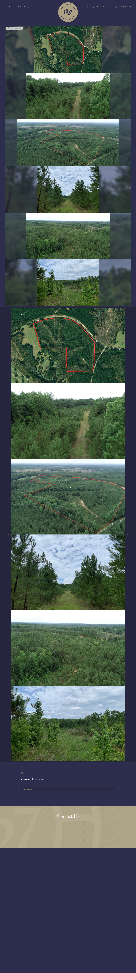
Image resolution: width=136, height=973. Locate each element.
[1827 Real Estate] (68, 12)
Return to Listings (29, 767)
